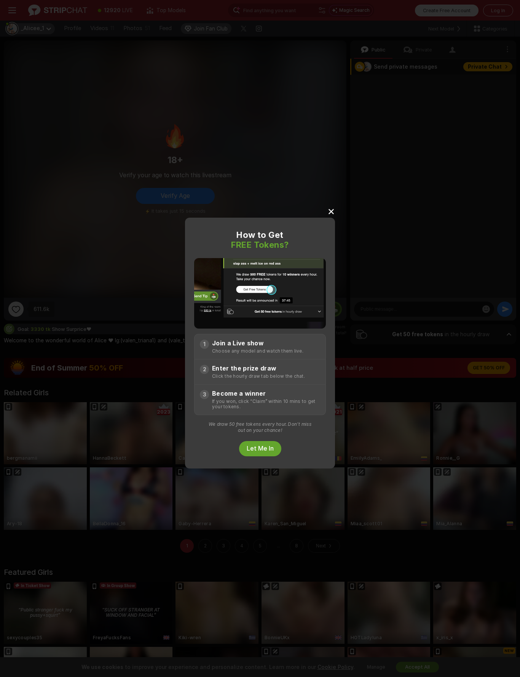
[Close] (331, 211)
